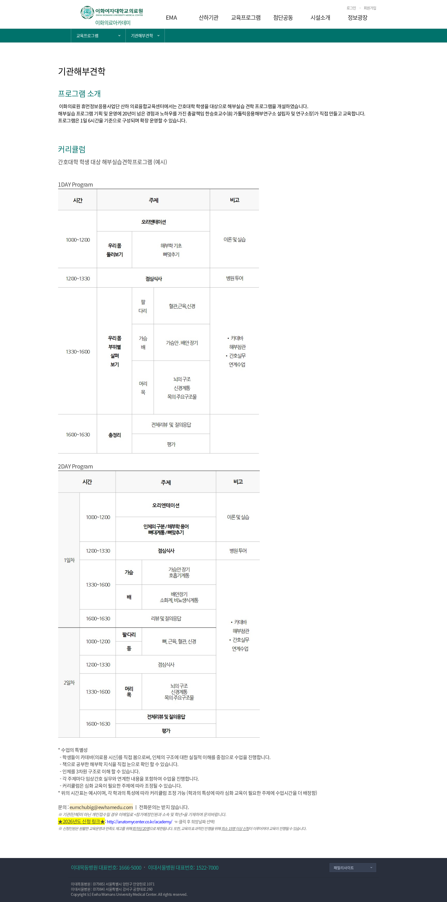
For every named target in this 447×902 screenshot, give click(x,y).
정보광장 (357, 17)
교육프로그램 (246, 17)
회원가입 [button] (370, 7)
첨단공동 (283, 17)
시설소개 (320, 17)
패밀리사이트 (344, 867)
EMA (171, 17)
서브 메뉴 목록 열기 (145, 35)
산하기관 (208, 17)
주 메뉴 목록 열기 (98, 35)
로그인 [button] (351, 7)
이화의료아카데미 (113, 22)
